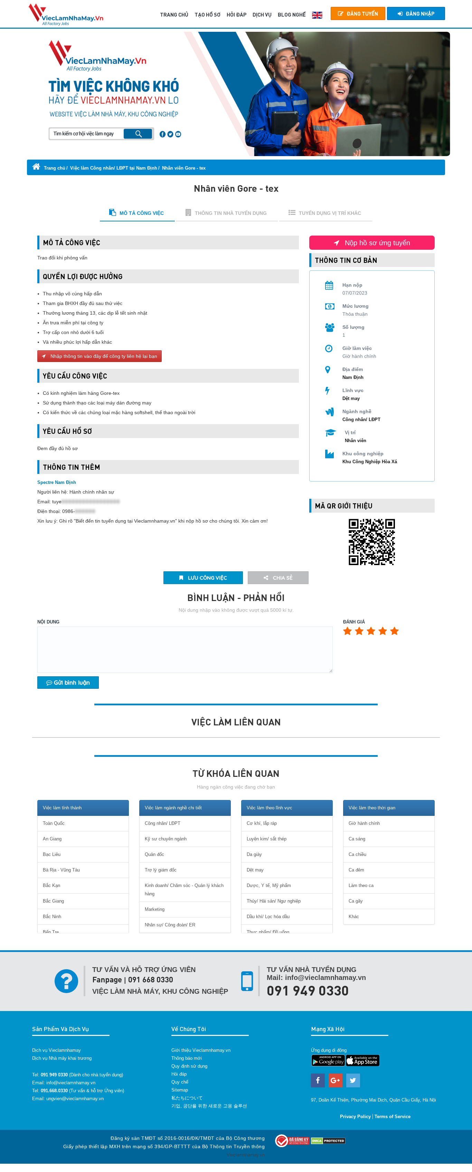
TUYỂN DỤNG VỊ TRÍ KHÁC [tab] (330, 213)
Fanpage (107, 979)
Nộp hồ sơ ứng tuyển (376, 243)
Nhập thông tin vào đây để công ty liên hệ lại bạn (103, 356)
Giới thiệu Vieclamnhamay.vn (200, 1050)
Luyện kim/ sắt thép (266, 838)
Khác (354, 916)
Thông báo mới (186, 1058)
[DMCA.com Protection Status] (328, 1140)
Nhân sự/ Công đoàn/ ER (170, 924)
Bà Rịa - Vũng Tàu (61, 870)
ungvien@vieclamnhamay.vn (75, 1098)
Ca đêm (356, 870)
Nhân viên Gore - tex (184, 168)
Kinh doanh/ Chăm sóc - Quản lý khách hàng (184, 889)
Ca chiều (357, 854)
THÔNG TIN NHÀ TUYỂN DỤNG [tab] (231, 213)
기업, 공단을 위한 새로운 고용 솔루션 (209, 1105)
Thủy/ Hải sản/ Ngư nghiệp (274, 901)
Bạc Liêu (51, 854)
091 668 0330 (150, 979)
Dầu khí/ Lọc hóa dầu (268, 916)
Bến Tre (51, 932)
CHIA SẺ (282, 577)
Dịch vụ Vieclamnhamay (56, 1050)
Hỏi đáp (179, 1074)
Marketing (154, 909)
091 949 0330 (308, 990)
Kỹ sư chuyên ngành (166, 838)
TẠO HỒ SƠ (207, 14)
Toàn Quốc (54, 823)
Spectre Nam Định (56, 482)
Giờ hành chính (364, 823)
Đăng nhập (420, 13)
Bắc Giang (53, 901)
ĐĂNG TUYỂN (362, 13)
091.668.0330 (54, 1090)
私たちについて (187, 1097)
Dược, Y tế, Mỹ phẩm (269, 885)
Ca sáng (357, 838)
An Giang (52, 838)
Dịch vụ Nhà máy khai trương (62, 1058)
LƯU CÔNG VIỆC (207, 577)
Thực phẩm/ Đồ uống (268, 932)
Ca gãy (356, 901)
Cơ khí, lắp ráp (262, 823)
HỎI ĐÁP (236, 14)
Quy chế (179, 1082)
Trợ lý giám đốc (161, 870)
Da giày (254, 854)
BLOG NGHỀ (292, 14)
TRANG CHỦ (174, 14)
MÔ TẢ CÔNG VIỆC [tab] (142, 213)
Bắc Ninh (52, 916)
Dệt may (351, 398)
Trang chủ (54, 168)
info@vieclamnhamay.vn (70, 1082)
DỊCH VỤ (262, 14)
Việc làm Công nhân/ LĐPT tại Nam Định (113, 168)
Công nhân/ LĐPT (361, 419)
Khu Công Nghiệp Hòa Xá (369, 461)
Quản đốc (154, 854)
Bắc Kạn (51, 885)
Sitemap (179, 1090)
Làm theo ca (361, 885)
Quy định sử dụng (189, 1066)
